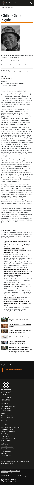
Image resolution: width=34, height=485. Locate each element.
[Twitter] (7, 375)
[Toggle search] (31, 3)
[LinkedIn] (20, 375)
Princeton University (9, 438)
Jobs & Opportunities (7, 429)
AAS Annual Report (6, 451)
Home (2, 7)
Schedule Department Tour (8, 431)
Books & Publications (7, 446)
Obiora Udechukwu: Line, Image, (15, 245)
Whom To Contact (6, 453)
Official (5, 78)
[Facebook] (3, 375)
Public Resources (6, 455)
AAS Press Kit (5, 436)
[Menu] (28, 2)
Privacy (5, 421)
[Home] (9, 3)
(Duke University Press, (17, 250)
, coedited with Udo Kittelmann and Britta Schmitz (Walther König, (18, 303)
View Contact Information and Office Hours (14, 72)
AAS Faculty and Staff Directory (10, 427)
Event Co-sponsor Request (8, 434)
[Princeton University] (8, 480)
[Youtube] (12, 375)
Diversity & (9, 470)
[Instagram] (16, 375)
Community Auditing (9, 449)
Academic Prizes (6, 440)
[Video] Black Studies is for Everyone (20, 337)
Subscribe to (13, 369)
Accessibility (6, 472)
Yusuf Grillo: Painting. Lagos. (14, 241)
